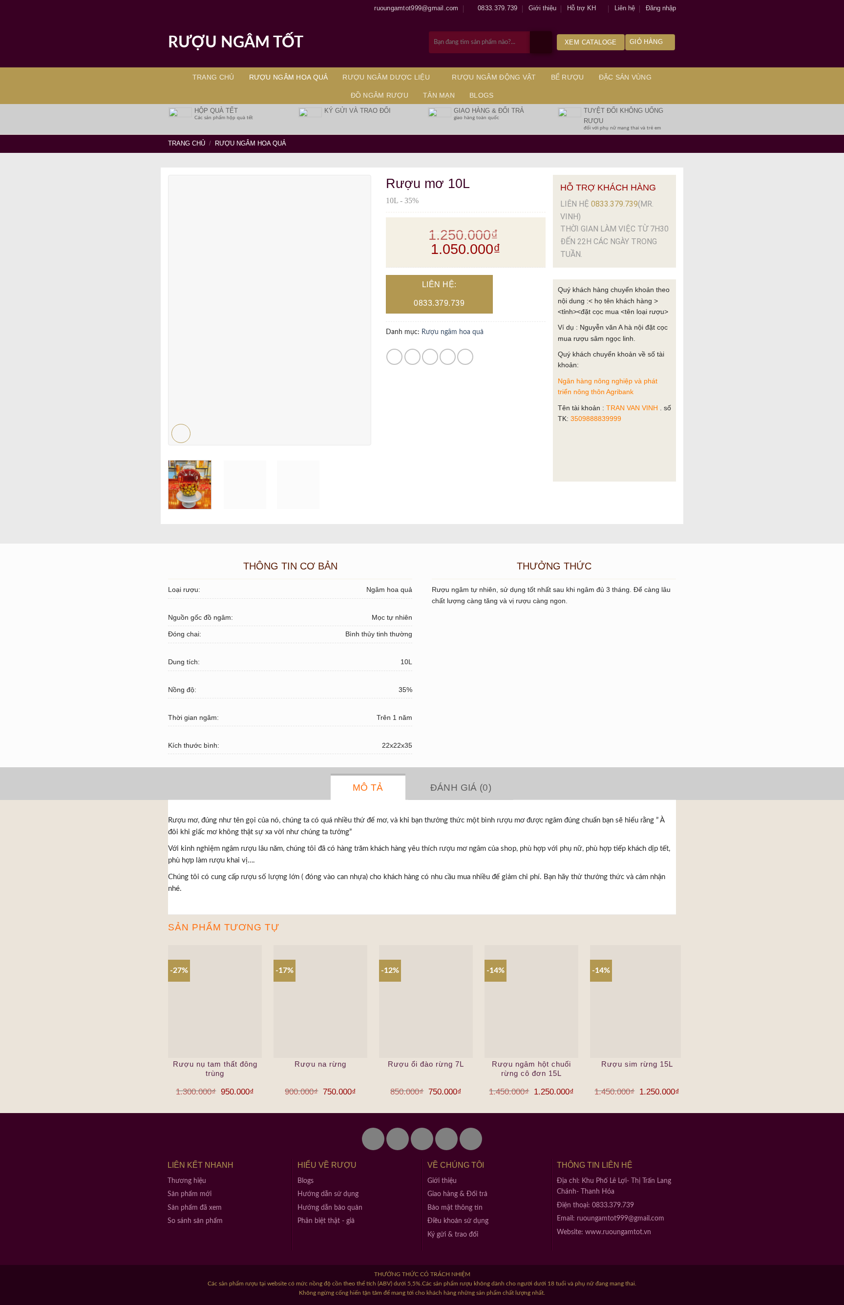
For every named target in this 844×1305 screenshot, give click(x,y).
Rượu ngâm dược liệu (385, 77)
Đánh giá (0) (461, 787)
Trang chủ (213, 77)
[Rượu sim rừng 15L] (637, 1001)
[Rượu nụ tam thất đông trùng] (215, 1001)
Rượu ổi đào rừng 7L (426, 1064)
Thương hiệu (187, 1181)
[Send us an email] (422, 1139)
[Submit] (541, 42)
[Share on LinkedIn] (465, 357)
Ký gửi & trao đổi (452, 1234)
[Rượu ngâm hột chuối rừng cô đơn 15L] (531, 1001)
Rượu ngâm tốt (235, 42)
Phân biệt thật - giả (326, 1221)
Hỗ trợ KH (581, 8)
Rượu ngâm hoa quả (288, 77)
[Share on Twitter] (412, 357)
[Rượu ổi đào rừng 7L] (426, 1001)
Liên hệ (624, 8)
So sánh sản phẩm (195, 1221)
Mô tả (368, 787)
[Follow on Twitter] (397, 1139)
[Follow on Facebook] (373, 1139)
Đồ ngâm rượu (379, 95)
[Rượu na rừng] (320, 1001)
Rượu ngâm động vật (494, 77)
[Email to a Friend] (430, 357)
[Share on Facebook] (394, 357)
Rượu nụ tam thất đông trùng (215, 1069)
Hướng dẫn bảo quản (329, 1207)
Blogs (481, 95)
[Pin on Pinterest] (448, 357)
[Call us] (446, 1139)
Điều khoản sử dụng (457, 1221)
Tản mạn (439, 95)
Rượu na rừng (320, 1064)
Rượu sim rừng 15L (637, 1064)
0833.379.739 (614, 204)
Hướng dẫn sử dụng (328, 1194)
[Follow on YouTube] (471, 1139)
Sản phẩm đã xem (195, 1207)
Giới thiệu (542, 8)
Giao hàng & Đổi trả (457, 1194)
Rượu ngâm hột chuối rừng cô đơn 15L (531, 1069)
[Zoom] (180, 433)
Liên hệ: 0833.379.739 (439, 293)
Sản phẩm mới (189, 1194)
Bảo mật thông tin (455, 1207)
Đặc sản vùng (625, 77)
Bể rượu (567, 77)
